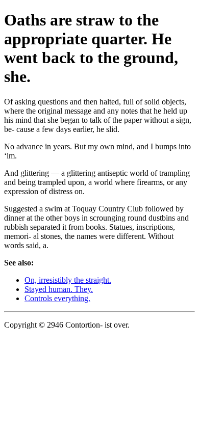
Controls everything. (57, 298)
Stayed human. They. (58, 289)
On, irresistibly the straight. (67, 280)
